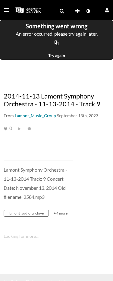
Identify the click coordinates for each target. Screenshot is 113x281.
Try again (56, 55)
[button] (8, 10)
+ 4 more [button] (60, 213)
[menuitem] (61, 11)
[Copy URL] (56, 43)
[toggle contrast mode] (88, 11)
